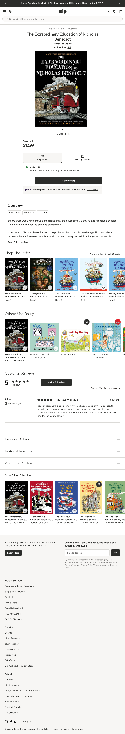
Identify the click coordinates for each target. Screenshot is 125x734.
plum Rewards (12, 638)
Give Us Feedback (14, 608)
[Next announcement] (119, 3)
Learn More (13, 552)
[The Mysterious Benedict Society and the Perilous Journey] (66, 274)
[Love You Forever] (106, 335)
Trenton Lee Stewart (62, 43)
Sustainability (12, 701)
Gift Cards (10, 660)
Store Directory (13, 649)
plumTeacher (12, 643)
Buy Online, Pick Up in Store (19, 665)
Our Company (12, 685)
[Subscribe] (115, 552)
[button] (4, 11)
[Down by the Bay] (75, 335)
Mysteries (72, 28)
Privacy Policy (43, 729)
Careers (9, 679)
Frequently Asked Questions (19, 586)
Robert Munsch (99, 357)
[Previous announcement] (5, 3)
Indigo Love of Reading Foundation (22, 690)
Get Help (9, 597)
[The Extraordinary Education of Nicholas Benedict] (16, 274)
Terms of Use (77, 729)
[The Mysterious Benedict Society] (41, 274)
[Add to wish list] (25, 287)
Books (49, 28)
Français (27, 721)
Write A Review (56, 382)
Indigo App (10, 654)
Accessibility (11, 712)
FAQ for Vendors (13, 619)
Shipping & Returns (15, 591)
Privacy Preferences (60, 729)
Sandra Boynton (37, 357)
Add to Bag (68, 180)
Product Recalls (13, 707)
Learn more (92, 189)
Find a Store (11, 602)
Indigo (15, 729)
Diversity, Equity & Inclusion (19, 696)
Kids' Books (60, 28)
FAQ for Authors (13, 613)
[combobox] (64, 19)
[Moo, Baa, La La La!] (44, 335)
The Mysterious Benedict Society (105, 254)
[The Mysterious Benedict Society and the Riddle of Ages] (66, 497)
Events (8, 632)
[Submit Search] (6, 18)
